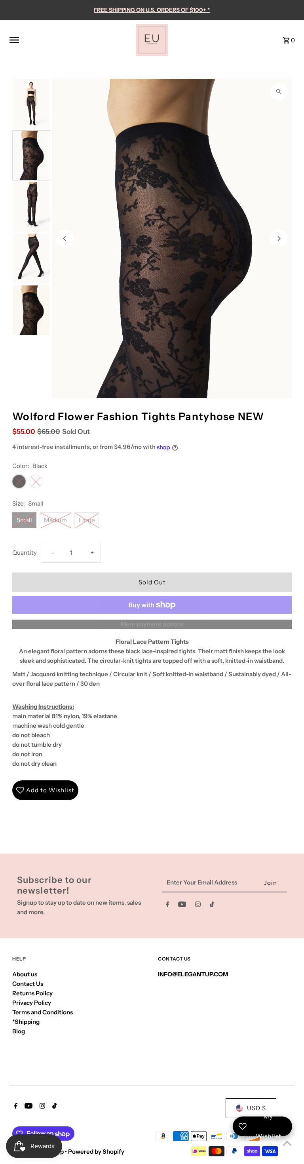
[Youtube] (182, 906)
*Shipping (26, 1021)
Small (24, 520)
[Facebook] (167, 906)
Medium (55, 520)
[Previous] (65, 238)
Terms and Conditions (42, 1012)
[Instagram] (198, 906)
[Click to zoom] (279, 92)
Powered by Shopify (96, 1151)
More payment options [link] (152, 624)
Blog (18, 1031)
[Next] (279, 238)
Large (87, 520)
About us (24, 974)
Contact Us (27, 983)
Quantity (24, 552)
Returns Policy (32, 993)
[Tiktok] (212, 906)
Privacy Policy (31, 1002)
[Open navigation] (69, 40)
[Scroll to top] (287, 1143)
